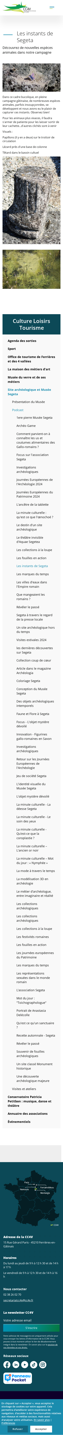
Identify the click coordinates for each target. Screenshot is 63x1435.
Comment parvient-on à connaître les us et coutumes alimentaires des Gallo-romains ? (35, 440)
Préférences (8, 1423)
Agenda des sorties (22, 341)
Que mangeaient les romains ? (30, 596)
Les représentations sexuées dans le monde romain (33, 977)
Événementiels (19, 1122)
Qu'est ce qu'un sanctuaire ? (35, 1025)
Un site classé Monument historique (34, 1066)
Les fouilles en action (31, 558)
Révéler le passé (27, 607)
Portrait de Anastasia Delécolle (31, 1012)
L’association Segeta (30, 990)
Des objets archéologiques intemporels (35, 703)
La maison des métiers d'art (29, 369)
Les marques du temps (32, 574)
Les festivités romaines (32, 937)
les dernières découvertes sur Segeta (34, 650)
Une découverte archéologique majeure (32, 1078)
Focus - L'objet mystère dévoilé (32, 724)
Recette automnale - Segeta (35, 1035)
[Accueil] (19, 7)
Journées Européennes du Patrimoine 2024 (34, 494)
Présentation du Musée (28, 402)
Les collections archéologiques (27, 906)
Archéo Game (26, 426)
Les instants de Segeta (32, 566)
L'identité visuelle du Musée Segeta (31, 786)
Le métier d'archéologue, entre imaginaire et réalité (34, 893)
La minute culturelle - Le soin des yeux (33, 819)
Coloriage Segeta (28, 681)
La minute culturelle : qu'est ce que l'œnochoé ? (34, 515)
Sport (12, 349)
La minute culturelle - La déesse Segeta (33, 806)
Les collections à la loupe (34, 550)
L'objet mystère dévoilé (32, 796)
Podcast (17, 410)
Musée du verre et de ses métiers (27, 379)
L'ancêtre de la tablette (32, 504)
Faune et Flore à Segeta (32, 714)
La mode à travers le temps (35, 871)
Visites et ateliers (24, 1089)
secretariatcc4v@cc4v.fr (18, 1300)
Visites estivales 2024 (31, 640)
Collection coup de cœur (33, 660)
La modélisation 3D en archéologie (32, 881)
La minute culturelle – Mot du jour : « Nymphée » (34, 860)
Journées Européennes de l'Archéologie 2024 (34, 482)
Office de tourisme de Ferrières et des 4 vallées (31, 359)
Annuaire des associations (28, 1114)
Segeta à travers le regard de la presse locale (34, 617)
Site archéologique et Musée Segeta (29, 392)
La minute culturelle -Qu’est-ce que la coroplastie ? (31, 833)
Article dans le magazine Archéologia (33, 670)
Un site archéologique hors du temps (35, 629)
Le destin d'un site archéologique (29, 527)
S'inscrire (31, 1328)
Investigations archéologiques (27, 469)
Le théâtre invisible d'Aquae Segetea (29, 539)
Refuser (18, 1429)
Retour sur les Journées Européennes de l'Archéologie (32, 763)
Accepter (41, 1429)
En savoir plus (42, 1419)
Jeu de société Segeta (31, 776)
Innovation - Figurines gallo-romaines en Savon (34, 736)
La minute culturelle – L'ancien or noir (31, 848)
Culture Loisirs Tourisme (31, 324)
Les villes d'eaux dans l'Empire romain (31, 584)
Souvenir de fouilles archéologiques (30, 1053)
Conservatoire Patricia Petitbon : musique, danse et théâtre (29, 1101)
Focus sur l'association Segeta (32, 457)
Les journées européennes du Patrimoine (35, 955)
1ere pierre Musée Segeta (34, 418)
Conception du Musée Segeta (31, 691)
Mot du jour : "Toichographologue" (31, 1000)
